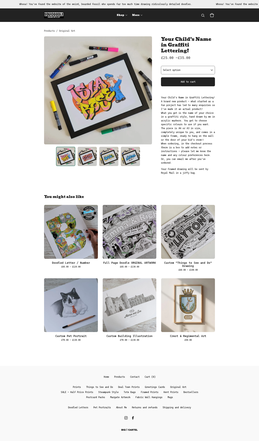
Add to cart (188, 81)
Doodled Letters (78, 407)
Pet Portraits (102, 407)
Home (106, 376)
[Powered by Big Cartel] (129, 430)
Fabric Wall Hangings (148, 397)
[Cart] (212, 15)
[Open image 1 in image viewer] (98, 90)
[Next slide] (147, 90)
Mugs (170, 397)
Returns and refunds (145, 407)
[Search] (203, 15)
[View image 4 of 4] (130, 156)
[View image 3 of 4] (108, 156)
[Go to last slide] (48, 90)
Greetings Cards (155, 387)
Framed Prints (149, 392)
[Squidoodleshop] (54, 15)
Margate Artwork (120, 397)
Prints (77, 387)
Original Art (67, 30)
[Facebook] (133, 418)
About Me (121, 407)
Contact (135, 376)
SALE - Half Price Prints (77, 392)
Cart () (150, 376)
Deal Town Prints (129, 387)
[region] (129, 4)
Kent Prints (171, 392)
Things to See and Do (99, 387)
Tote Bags (130, 392)
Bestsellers (190, 392)
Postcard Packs (95, 397)
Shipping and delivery (177, 407)
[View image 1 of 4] (65, 156)
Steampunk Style (108, 392)
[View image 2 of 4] (87, 156)
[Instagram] (126, 418)
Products (49, 30)
